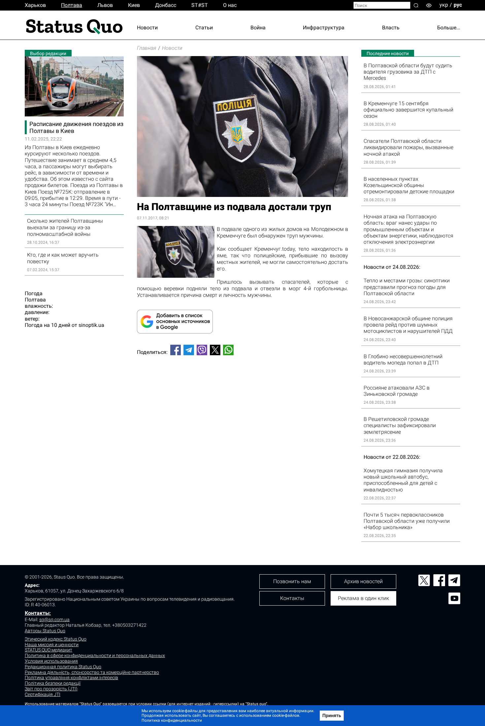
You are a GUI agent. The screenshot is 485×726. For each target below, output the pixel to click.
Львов (105, 5)
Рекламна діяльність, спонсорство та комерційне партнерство (92, 672)
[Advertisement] (242, 382)
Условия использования (51, 661)
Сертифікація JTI (42, 694)
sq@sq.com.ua (54, 619)
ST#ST (199, 5)
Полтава (71, 5)
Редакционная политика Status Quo (63, 666)
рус (458, 5)
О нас (230, 5)
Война (258, 27)
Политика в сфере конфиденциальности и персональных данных (95, 655)
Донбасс (165, 5)
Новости (147, 27)
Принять (331, 715)
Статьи (204, 27)
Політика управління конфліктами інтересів (71, 677)
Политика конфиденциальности (172, 720)
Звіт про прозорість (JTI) (51, 688)
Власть (391, 27)
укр (443, 5)
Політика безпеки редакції (53, 683)
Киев (134, 5)
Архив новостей (363, 581)
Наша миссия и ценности (52, 644)
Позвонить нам (292, 581)
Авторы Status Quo (45, 630)
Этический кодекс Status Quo (55, 639)
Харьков (35, 5)
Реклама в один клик (363, 598)
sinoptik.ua (91, 325)
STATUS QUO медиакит (48, 649)
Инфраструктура (323, 27)
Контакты (37, 613)
